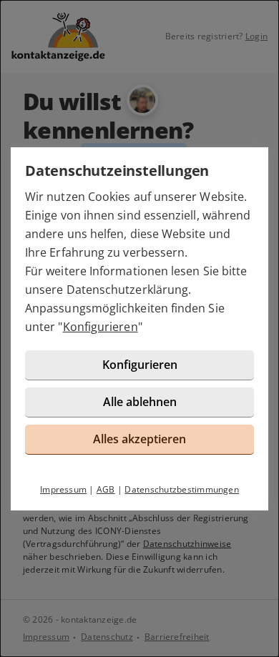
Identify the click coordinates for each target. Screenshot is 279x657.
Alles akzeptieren (139, 439)
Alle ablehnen (140, 402)
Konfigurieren (100, 327)
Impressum (63, 489)
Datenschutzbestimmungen (181, 489)
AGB (106, 489)
